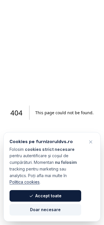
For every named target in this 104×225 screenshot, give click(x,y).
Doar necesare (45, 209)
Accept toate (48, 195)
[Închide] (91, 142)
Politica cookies (25, 181)
